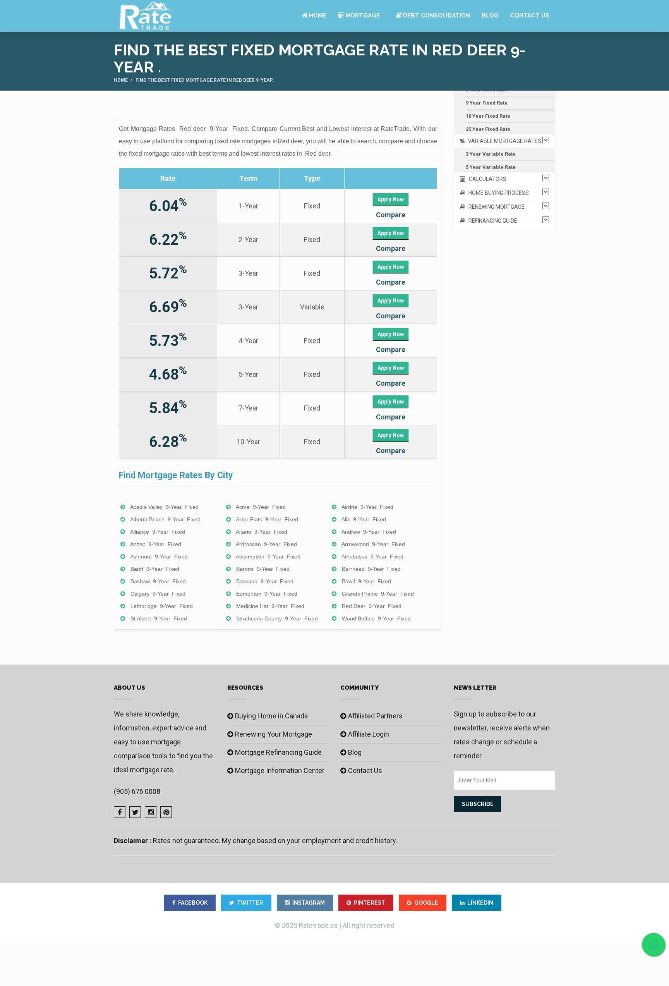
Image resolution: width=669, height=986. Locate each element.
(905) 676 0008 (137, 791)
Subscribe (478, 804)
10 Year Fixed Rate (488, 116)
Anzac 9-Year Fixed (155, 544)
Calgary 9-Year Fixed (157, 594)
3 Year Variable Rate (491, 154)
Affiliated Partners (375, 716)
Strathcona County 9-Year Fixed (277, 618)
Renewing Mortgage (495, 207)
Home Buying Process (497, 193)
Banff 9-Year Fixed (154, 569)
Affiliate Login (368, 734)
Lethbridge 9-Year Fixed (161, 606)
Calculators (485, 179)
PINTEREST (369, 903)
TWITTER (250, 903)
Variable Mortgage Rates (503, 141)
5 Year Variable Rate (491, 167)
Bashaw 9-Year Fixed (158, 581)
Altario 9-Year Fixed (261, 532)
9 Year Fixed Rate (487, 103)
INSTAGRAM (308, 903)
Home (316, 15)
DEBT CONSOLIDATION (435, 15)
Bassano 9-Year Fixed (264, 581)
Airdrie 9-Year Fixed (367, 507)
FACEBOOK (193, 903)
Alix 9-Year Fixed (363, 519)
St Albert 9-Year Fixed (158, 618)
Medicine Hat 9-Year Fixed (270, 606)
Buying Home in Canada (271, 716)
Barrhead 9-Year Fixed (371, 569)
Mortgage (362, 15)
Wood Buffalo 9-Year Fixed (376, 618)
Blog (490, 15)
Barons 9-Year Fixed (263, 569)
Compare (390, 215)
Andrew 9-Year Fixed (368, 532)
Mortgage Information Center (279, 770)
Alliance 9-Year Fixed (157, 532)
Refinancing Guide (491, 221)
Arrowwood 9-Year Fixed (373, 544)
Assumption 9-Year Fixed (268, 556)
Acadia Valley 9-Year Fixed (164, 507)
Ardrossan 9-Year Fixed (266, 544)
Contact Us (529, 15)
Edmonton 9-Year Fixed (266, 594)
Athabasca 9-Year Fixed (372, 556)
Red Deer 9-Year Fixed (371, 606)
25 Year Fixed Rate (488, 129)
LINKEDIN (480, 903)
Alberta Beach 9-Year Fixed (165, 519)
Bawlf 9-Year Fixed (366, 581)
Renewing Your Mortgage (273, 734)
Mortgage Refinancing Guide (278, 752)
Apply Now (390, 199)
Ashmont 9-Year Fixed (159, 556)
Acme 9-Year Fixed (261, 507)
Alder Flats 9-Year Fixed (267, 519)
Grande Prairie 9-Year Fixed (378, 594)
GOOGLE (426, 903)
